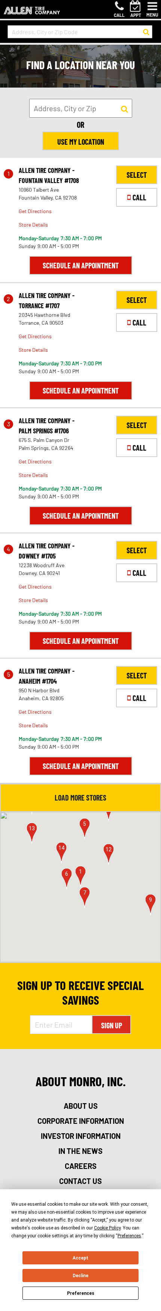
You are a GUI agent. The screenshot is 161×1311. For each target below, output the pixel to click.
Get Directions (35, 211)
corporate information (80, 1120)
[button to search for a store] (146, 32)
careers (81, 1165)
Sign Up (111, 1025)
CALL (139, 197)
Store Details (33, 224)
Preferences (80, 1293)
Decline (80, 1275)
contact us (80, 1180)
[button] (80, 876)
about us (81, 1105)
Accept (80, 1258)
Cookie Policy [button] (107, 1228)
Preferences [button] (129, 1235)
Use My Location (80, 141)
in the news (80, 1150)
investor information (81, 1135)
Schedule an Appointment (81, 265)
